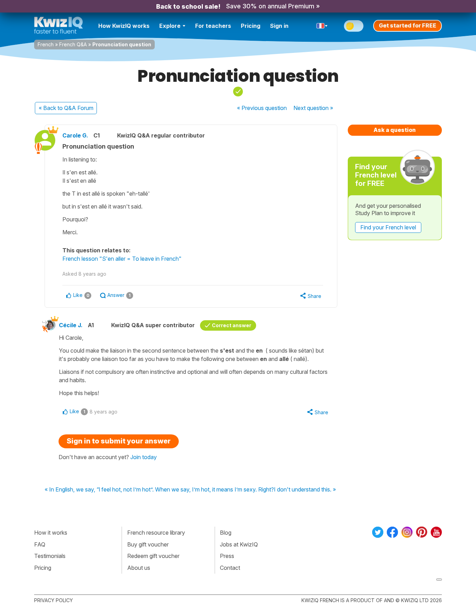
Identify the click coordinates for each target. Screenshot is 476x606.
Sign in (279, 25)
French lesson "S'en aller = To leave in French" (122, 258)
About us (138, 567)
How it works (50, 532)
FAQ (39, 544)
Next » (313, 107)
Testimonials (50, 555)
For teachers (213, 25)
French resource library (156, 532)
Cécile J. (71, 325)
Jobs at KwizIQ (239, 544)
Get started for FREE (407, 25)
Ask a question (395, 129)
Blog (225, 532)
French (46, 44)
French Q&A (73, 44)
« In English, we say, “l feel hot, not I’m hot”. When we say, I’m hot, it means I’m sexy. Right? (159, 490)
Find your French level (388, 227)
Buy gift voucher (148, 544)
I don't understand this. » (305, 490)
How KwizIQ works (123, 25)
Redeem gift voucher (153, 555)
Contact (230, 567)
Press (227, 555)
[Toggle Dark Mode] (353, 26)
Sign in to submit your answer (119, 441)
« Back (66, 107)
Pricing (250, 25)
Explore (170, 25)
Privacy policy (53, 600)
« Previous (262, 107)
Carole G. (75, 135)
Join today (143, 457)
